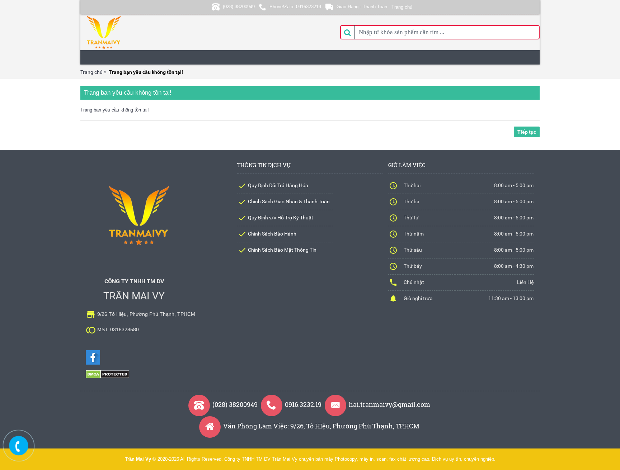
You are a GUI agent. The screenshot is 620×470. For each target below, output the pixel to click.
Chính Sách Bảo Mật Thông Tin (282, 250)
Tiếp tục (526, 132)
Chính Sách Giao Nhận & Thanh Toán (289, 201)
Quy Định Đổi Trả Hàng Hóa (278, 185)
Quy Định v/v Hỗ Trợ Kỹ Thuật (280, 217)
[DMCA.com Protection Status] (107, 377)
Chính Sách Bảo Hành (272, 234)
